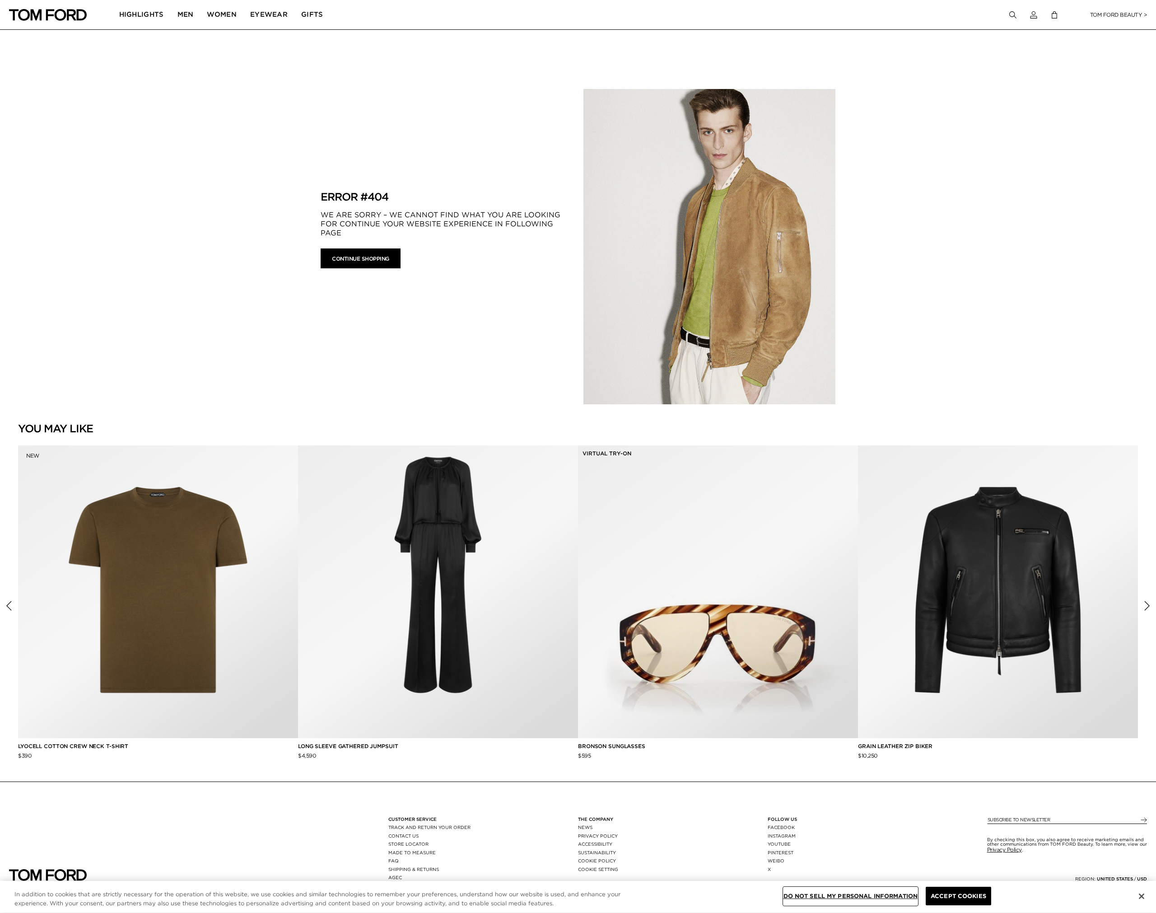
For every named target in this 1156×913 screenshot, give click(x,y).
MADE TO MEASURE (412, 852)
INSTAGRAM (782, 835)
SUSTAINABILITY (597, 852)
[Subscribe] (1143, 820)
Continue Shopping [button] (360, 258)
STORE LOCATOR (408, 844)
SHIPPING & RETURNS (413, 869)
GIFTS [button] (312, 14)
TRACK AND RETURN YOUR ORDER (429, 827)
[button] (1033, 15)
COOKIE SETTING (598, 869)
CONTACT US (403, 835)
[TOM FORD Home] (48, 15)
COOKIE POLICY (597, 860)
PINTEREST (780, 852)
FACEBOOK (781, 827)
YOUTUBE (779, 844)
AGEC (395, 877)
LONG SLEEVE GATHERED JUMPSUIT (348, 746)
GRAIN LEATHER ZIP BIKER (895, 746)
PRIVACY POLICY (598, 835)
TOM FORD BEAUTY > (1118, 14)
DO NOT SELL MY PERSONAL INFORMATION (850, 896)
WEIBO (776, 860)
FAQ (393, 860)
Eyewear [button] (269, 14)
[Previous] (9, 606)
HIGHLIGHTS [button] (141, 14)
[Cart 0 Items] (1054, 15)
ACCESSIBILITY (595, 844)
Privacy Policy (1004, 849)
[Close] (1141, 896)
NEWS (585, 827)
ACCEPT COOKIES (958, 896)
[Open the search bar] (1012, 15)
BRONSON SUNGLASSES (611, 746)
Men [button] (185, 14)
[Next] (1147, 606)
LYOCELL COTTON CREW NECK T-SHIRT (74, 746)
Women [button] (222, 14)
